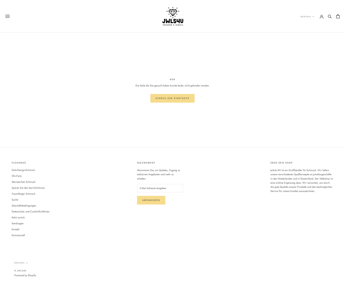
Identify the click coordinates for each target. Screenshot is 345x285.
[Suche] (330, 16)
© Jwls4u (20, 270)
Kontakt (15, 229)
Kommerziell (18, 235)
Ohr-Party (17, 176)
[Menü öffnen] (7, 16)
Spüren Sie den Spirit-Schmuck (28, 188)
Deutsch (306, 16)
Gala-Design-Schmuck (23, 170)
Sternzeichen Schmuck (23, 182)
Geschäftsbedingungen (24, 205)
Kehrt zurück (18, 217)
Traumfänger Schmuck (23, 194)
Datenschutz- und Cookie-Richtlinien (30, 211)
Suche (15, 199)
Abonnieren (151, 200)
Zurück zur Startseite (172, 98)
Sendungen (18, 223)
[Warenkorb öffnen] (338, 16)
